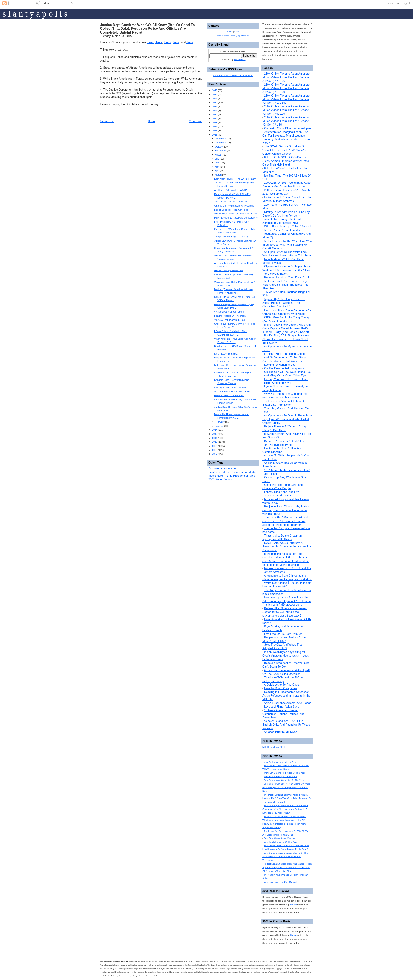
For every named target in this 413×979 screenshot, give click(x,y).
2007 (214, 454)
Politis (228, 475)
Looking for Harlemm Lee (279, 364)
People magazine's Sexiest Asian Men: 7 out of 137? (284, 639)
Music (212, 475)
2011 (214, 438)
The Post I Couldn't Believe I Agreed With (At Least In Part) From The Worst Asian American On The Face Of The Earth (287, 798)
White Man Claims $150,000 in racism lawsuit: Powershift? (286, 584)
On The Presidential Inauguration (284, 368)
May (217, 166)
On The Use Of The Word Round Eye (287, 371)
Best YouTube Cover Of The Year (280, 842)
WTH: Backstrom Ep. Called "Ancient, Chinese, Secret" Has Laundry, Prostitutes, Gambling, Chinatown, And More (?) (287, 232)
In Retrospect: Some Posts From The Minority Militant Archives (286, 199)
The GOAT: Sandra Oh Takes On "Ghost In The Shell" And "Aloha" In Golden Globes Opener (284, 150)
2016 (214, 130)
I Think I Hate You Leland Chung (284, 353)
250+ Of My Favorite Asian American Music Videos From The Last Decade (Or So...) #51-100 (286, 110)
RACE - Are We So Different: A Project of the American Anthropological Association (286, 546)
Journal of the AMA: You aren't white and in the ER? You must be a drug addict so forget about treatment (285, 521)
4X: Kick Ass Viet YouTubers (229, 311)
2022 (214, 106)
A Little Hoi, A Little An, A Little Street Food (235, 213)
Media (252, 472)
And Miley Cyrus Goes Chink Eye (285, 375)
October (219, 146)
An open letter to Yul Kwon (280, 732)
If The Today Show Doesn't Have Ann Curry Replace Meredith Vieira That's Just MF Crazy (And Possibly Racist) (286, 328)
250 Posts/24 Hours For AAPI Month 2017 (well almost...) (286, 191)
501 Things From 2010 (273, 747)
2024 (214, 98)
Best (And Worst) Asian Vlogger (279, 838)
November (220, 142)
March (218, 174)
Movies (226, 472)
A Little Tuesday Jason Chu (228, 270)
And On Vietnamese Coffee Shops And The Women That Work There (284, 359)
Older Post (195, 121)
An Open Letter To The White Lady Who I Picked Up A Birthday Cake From (287, 253)
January (219, 426)
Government (240, 472)
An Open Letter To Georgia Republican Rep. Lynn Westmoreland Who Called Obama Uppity (287, 419)
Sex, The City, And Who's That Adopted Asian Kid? (282, 646)
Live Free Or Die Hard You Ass (283, 633)
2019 (214, 118)
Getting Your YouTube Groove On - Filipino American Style (285, 381)
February (220, 422)
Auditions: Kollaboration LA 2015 (230, 190)
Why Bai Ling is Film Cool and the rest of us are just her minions (284, 395)
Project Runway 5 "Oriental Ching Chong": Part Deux (284, 428)
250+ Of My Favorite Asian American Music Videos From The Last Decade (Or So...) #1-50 (286, 121)
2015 (214, 134)
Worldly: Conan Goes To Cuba (230, 387)
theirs (150, 42)
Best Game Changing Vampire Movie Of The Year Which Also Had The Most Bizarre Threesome (285, 856)
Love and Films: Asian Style (281, 706)
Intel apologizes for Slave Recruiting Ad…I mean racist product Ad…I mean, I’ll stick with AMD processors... (286, 601)
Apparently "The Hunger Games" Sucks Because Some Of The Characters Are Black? (283, 303)
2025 (214, 94)
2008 (214, 450)
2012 (214, 434)
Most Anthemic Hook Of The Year (280, 762)
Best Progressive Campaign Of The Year (284, 780)
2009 (214, 446)
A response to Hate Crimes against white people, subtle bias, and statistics (287, 577)
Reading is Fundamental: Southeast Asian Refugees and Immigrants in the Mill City (286, 695)
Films (218, 472)
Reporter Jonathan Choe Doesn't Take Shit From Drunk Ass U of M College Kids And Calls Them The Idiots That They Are (286, 283)
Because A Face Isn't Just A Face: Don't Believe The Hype (284, 442)
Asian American (226, 468)
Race (218, 479)
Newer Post (107, 121)
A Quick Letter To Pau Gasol (282, 684)
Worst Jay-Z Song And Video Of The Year (284, 773)
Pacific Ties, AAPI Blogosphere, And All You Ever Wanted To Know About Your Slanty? (286, 339)
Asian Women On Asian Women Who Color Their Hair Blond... (285, 162)
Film (211, 472)
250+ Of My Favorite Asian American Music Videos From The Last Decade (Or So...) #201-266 (286, 77)
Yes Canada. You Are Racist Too (231, 201)
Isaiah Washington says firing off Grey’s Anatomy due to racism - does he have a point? (285, 655)
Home (151, 121)
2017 (214, 126)
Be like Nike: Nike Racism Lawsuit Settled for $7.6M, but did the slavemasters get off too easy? (284, 612)
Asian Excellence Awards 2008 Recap (287, 703)
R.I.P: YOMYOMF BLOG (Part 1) (285, 157)
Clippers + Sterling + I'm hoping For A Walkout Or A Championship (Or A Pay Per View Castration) (286, 270)
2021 (214, 110)
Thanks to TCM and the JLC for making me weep (283, 679)
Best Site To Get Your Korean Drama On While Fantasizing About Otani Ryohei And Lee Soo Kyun (286, 787)
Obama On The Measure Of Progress (234, 205)
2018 (214, 122)
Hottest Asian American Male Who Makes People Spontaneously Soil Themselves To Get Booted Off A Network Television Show (287, 867)
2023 (214, 102)
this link (293, 904)
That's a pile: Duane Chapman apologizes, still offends (282, 537)
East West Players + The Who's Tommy (235, 178)
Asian (212, 468)
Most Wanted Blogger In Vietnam (280, 776)
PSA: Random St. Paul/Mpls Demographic (236, 217)
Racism (227, 479)
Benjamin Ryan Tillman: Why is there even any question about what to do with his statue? (286, 510)
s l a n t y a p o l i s (35, 14)
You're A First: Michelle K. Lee (229, 320)
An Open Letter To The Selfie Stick (232, 391)
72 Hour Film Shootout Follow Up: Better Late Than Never (284, 402)
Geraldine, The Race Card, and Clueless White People (282, 486)
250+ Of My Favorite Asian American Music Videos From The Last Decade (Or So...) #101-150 (286, 99)
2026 (214, 90)
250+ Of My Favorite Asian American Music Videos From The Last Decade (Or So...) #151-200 (286, 88)
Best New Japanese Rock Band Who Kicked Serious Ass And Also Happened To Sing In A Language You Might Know (285, 809)
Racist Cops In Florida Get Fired (231, 209)
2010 (214, 442)
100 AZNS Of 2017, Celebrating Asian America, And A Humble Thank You (286, 184)
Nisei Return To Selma (225, 353)
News (220, 475)
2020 (214, 114)
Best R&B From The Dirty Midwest (280, 882)
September (220, 150)
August (218, 154)
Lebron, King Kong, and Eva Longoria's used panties (280, 493)
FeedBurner (240, 59)
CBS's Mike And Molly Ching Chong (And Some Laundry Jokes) (285, 319)
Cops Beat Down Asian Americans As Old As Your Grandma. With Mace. (286, 311)
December (220, 138)
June (217, 162)
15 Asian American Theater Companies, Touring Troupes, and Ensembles (283, 714)
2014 (214, 430)
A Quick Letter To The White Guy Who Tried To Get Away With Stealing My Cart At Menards (287, 244)
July (217, 158)
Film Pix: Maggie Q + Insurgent (230, 316)
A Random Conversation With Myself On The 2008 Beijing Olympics (286, 672)
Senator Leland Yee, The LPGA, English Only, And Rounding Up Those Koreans (286, 724)
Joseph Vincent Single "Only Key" (231, 236)
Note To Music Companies (280, 688)
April (217, 170)
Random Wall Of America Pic (229, 395)
